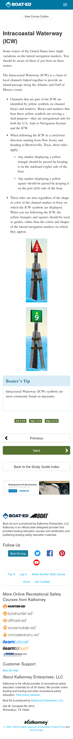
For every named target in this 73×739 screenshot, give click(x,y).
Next (36, 450)
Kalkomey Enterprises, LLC (47, 700)
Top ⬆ (11, 574)
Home (26, 582)
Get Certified (42, 582)
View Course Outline (37, 16)
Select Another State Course (48, 574)
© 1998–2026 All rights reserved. (20, 726)
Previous (36, 438)
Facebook (50, 553)
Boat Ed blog (18, 553)
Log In (23, 574)
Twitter (37, 553)
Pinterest (62, 553)
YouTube (36, 562)
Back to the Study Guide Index (36, 466)
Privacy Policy (58, 726)
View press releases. (28, 695)
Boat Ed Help (10, 670)
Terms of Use (36, 729)
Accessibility (43, 726)
